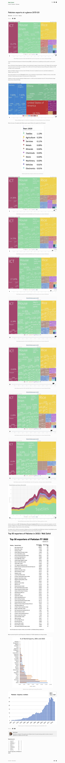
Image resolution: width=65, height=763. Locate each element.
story (36, 65)
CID (30, 61)
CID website (22, 74)
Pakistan (20, 15)
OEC (37, 524)
